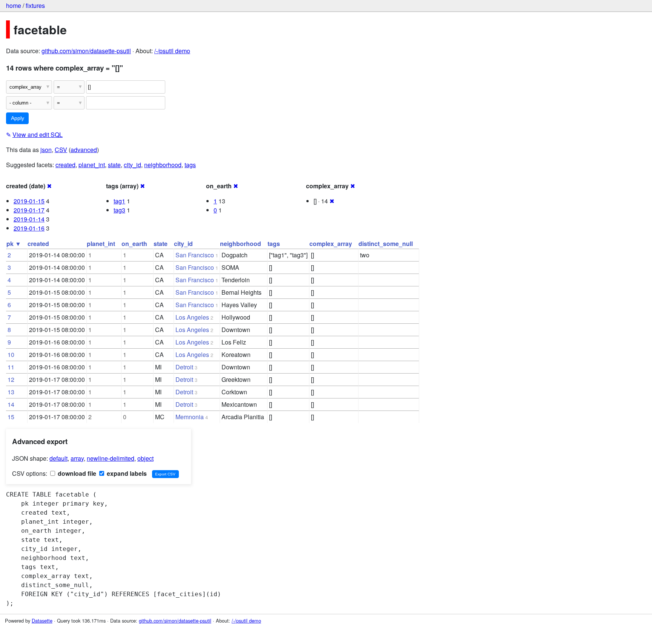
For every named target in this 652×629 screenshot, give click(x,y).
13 (11, 392)
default (58, 458)
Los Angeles (192, 317)
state (114, 164)
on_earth (134, 243)
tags (190, 164)
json (46, 149)
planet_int (91, 164)
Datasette (42, 620)
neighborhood (162, 164)
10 (11, 354)
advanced (84, 149)
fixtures (35, 5)
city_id (132, 164)
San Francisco (194, 255)
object (145, 458)
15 (11, 416)
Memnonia (189, 416)
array (77, 458)
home (13, 5)
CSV (61, 149)
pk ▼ (13, 243)
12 (11, 379)
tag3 (119, 210)
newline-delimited (110, 458)
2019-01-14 (29, 219)
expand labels (126, 473)
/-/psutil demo (172, 50)
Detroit (184, 367)
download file (76, 473)
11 (11, 367)
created (65, 164)
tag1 (119, 201)
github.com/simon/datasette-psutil (86, 50)
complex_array (330, 243)
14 (11, 404)
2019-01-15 (29, 201)
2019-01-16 (29, 228)
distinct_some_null (385, 243)
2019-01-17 (29, 210)
